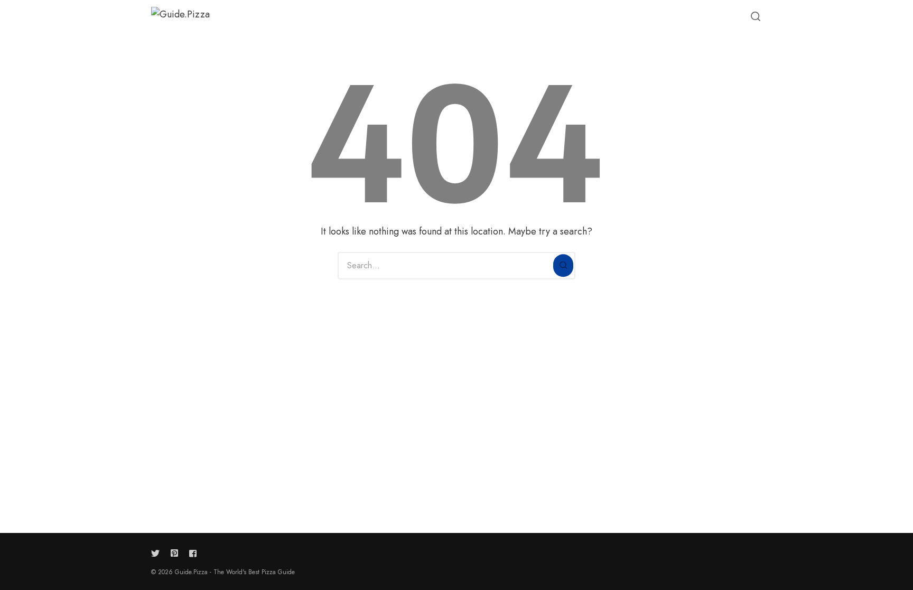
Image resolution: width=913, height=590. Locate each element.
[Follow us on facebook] (191, 553)
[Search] (563, 265)
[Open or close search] (755, 16)
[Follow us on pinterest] (174, 553)
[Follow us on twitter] (157, 553)
